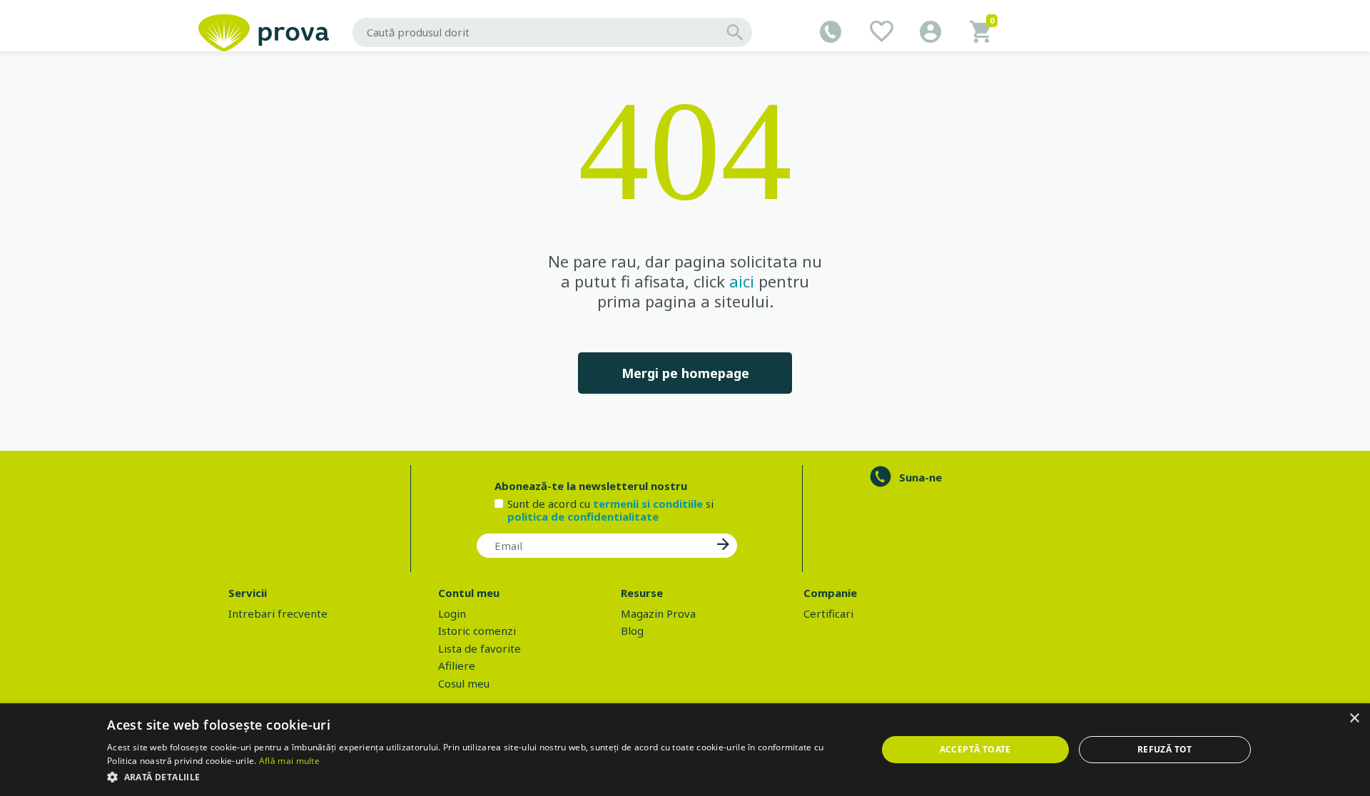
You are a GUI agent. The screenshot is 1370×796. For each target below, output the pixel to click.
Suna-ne (920, 477)
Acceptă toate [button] (975, 749)
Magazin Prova (658, 613)
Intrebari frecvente (278, 613)
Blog (632, 630)
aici (741, 281)
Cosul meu (463, 683)
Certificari (828, 613)
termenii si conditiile (648, 503)
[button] (480, 776)
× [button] (1354, 718)
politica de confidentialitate (583, 516)
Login (452, 613)
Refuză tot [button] (1164, 749)
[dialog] (685, 749)
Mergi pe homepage (685, 373)
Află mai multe (289, 761)
